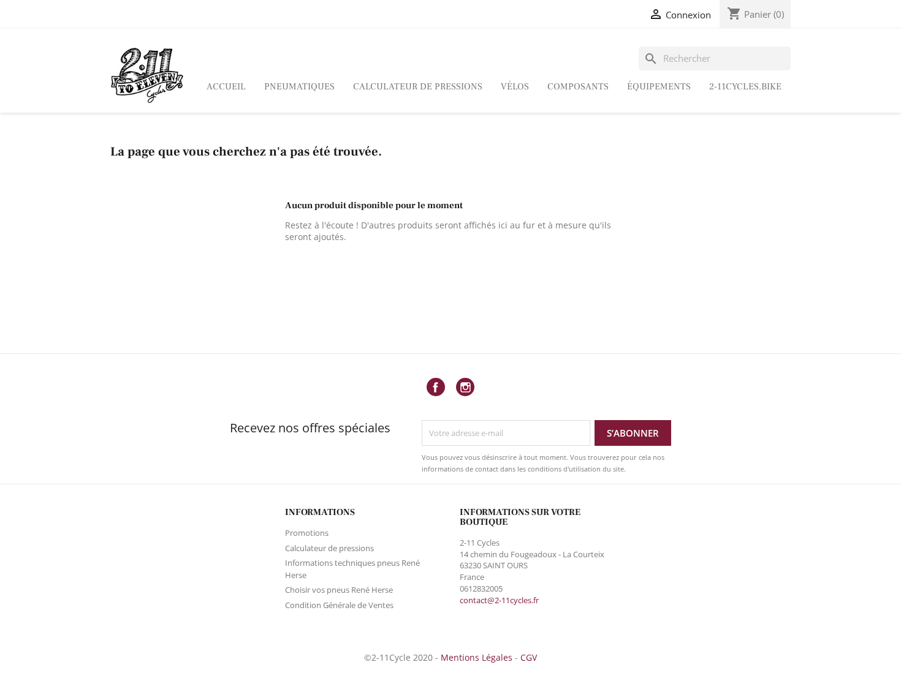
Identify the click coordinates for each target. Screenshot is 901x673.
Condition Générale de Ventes (339, 605)
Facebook (436, 387)
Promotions (307, 532)
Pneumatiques (299, 86)
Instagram (465, 387)
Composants (578, 86)
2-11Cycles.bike (745, 86)
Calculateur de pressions (417, 86)
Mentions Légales (476, 657)
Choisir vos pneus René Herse (339, 589)
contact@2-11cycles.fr (499, 600)
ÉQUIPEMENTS (659, 86)
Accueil (226, 86)
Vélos (515, 86)
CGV (528, 657)
